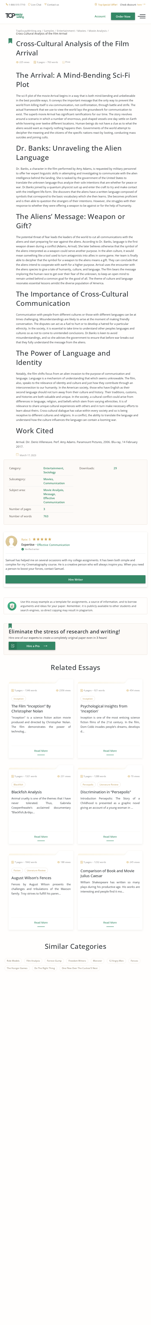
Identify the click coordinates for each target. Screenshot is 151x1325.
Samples (49, 30)
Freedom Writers (77, 960)
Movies (81, 30)
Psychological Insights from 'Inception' (103, 709)
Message (49, 494)
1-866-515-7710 (17, 4)
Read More (41, 750)
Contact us (53, 4)
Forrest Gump (54, 960)
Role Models (13, 960)
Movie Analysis (98, 30)
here (139, 4)
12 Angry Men (116, 960)
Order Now (123, 16)
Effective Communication (54, 500)
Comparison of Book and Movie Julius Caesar (107, 873)
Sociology (49, 472)
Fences (134, 960)
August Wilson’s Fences (31, 877)
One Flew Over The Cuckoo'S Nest (80, 968)
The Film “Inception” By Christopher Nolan (31, 709)
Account (100, 16)
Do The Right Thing (44, 968)
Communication (54, 483)
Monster (97, 960)
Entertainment (66, 30)
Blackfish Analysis (26, 791)
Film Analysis (33, 960)
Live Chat (36, 4)
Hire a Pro (33, 646)
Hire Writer (75, 579)
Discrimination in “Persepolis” (105, 791)
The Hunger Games (17, 968)
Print (67, 62)
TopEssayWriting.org (28, 30)
